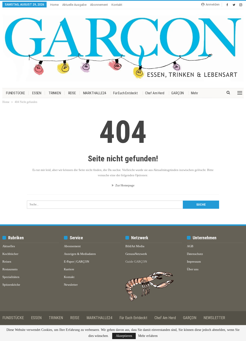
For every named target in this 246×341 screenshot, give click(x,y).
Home (54, 4)
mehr (194, 93)
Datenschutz (195, 254)
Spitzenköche (11, 284)
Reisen (6, 261)
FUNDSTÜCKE (15, 93)
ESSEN (36, 93)
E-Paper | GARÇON (76, 261)
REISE (72, 93)
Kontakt (116, 4)
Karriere (69, 269)
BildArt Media (134, 246)
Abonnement (99, 4)
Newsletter (71, 284)
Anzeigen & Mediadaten (80, 254)
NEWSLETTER (214, 318)
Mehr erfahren (148, 336)
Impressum (194, 261)
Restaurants (10, 269)
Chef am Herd (154, 93)
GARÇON (177, 93)
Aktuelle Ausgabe (74, 4)
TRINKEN (55, 93)
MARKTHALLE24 (94, 93)
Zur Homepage (125, 185)
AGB (190, 246)
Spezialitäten (10, 277)
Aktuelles (8, 246)
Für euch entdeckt (125, 93)
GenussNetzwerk (136, 254)
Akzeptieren (124, 336)
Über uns (192, 269)
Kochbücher (10, 254)
